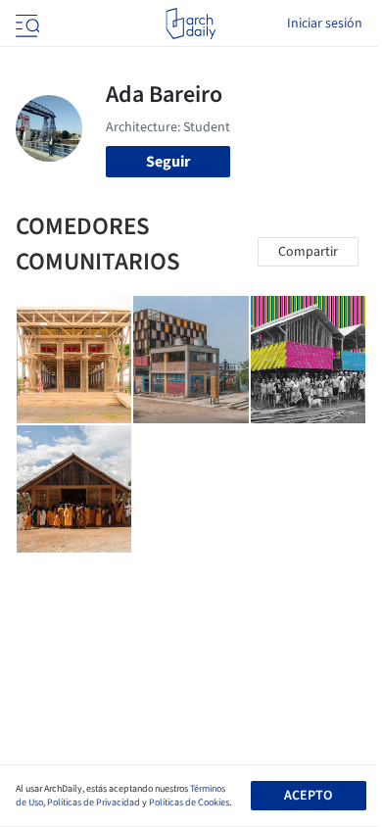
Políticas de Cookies (189, 802)
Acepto (308, 795)
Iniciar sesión (324, 23)
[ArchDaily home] (190, 23)
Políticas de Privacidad (93, 802)
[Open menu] (25, 23)
